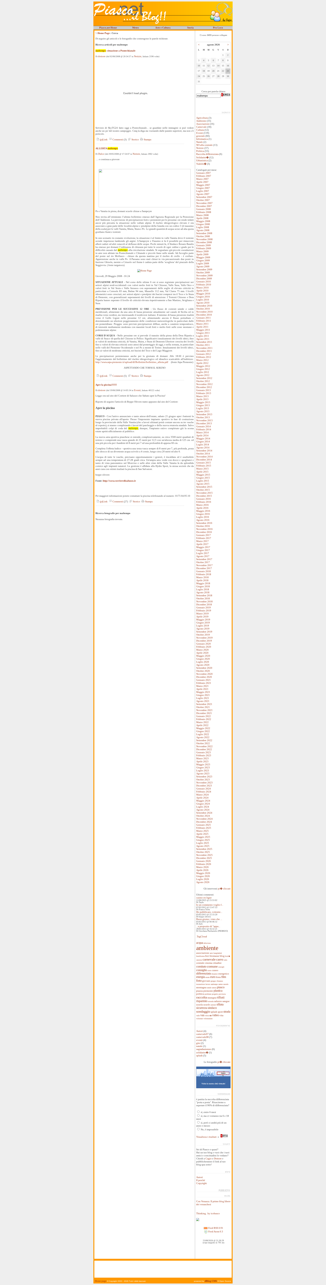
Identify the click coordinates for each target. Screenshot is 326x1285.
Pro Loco (218, 27)
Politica (200, 151)
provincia (222, 994)
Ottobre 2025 (203, 852)
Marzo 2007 (202, 179)
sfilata (220, 1004)
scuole (206, 1004)
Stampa (147, 139)
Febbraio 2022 (203, 719)
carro (219, 959)
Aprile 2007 (202, 182)
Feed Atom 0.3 (215, 1231)
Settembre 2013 (204, 414)
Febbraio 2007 (203, 175)
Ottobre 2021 (203, 707)
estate (207, 977)
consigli (221, 967)
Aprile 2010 (202, 290)
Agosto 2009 (202, 266)
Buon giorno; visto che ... (209, 919)
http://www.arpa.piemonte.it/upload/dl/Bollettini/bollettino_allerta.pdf (131, 362)
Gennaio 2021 (203, 680)
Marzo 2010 (202, 287)
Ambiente (201, 120)
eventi (199, 1040)
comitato (201, 966)
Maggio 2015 (203, 474)
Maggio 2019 (203, 619)
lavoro (207, 984)
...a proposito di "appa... (208, 926)
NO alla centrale (204, 145)
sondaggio (203, 1011)
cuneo (215, 970)
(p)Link (103, 139)
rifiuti (221, 997)
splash (214, 1011)
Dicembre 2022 (204, 749)
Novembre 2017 (204, 565)
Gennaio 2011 (203, 317)
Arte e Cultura (163, 27)
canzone (199, 960)
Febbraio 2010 (203, 284)
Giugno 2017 (203, 550)
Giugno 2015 (203, 477)
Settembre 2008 (204, 233)
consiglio (201, 970)
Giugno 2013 (203, 405)
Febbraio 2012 (203, 357)
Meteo (135, 27)
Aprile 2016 (202, 507)
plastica (218, 990)
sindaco (212, 1007)
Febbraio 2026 (203, 864)
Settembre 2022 (204, 740)
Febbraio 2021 (203, 683)
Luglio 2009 (202, 263)
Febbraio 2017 (203, 538)
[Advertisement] (163, 1269)
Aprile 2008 (202, 218)
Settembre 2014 (204, 450)
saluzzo (218, 1001)
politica (200, 993)
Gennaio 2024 (203, 788)
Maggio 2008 (203, 221)
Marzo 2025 (202, 830)
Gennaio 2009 (203, 245)
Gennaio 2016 (203, 498)
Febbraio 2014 (203, 429)
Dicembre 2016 (204, 532)
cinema (208, 962)
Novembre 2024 (204, 818)
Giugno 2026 (203, 876)
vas (202, 1015)
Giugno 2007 (203, 188)
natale (209, 988)
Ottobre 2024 (203, 815)
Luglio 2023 (202, 770)
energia (200, 976)
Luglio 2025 (202, 843)
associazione (202, 952)
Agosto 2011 (202, 338)
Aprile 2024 (202, 797)
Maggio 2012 (203, 366)
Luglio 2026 (202, 879)
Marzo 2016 (202, 504)
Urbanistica (202, 160)
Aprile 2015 (202, 471)
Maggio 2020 (203, 655)
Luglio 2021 (202, 698)
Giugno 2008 (203, 224)
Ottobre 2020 (203, 670)
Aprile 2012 (202, 363)
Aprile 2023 (202, 761)
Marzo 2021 (202, 686)
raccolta (201, 997)
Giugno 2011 (203, 332)
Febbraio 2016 (203, 501)
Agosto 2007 (202, 194)
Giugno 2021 (203, 695)
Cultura (200, 129)
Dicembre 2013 (204, 423)
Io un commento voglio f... (209, 904)
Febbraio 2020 (203, 646)
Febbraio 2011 (203, 320)
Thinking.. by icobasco (208, 1213)
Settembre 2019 (204, 631)
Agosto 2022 (202, 737)
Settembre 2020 (204, 667)
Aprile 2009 (202, 254)
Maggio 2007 (203, 185)
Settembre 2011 (204, 341)
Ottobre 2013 (203, 417)
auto (211, 953)
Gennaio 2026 (203, 861)
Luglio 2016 (202, 517)
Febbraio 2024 (203, 791)
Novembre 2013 (204, 420)
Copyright (201, 1183)
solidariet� (202, 1052)
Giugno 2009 (203, 260)
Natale (199, 142)
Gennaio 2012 (203, 354)
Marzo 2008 (202, 215)
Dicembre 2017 (204, 568)
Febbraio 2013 (203, 393)
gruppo (213, 981)
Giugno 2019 (203, 622)
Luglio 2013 (202, 408)
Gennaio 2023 (203, 752)
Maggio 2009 (203, 257)
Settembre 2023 (204, 776)
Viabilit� (201, 163)
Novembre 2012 (204, 384)
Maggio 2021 (203, 692)
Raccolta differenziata (207, 154)
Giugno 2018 (203, 586)
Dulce (101, 153)
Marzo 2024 (202, 794)
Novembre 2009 (204, 275)
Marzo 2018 (202, 577)
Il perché (200, 1180)
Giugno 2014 (203, 441)
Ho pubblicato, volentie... (209, 912)
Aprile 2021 (202, 689)
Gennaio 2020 (203, 643)
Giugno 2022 (203, 731)
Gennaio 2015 (203, 462)
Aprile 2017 (202, 544)
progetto (215, 994)
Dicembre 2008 (204, 242)
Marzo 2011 (202, 323)
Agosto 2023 (202, 773)
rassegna (212, 997)
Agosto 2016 (202, 520)
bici (207, 956)
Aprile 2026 (202, 870)
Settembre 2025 (204, 849)
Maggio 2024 (203, 800)
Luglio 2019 (202, 625)
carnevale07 (202, 1034)
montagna (201, 987)
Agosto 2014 (202, 447)
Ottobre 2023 (203, 779)
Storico (135, 139)
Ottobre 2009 (203, 272)
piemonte (208, 990)
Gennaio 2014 (203, 426)
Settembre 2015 (204, 486)
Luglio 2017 (202, 553)
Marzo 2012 (202, 360)
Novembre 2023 (204, 782)
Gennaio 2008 (203, 209)
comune (212, 966)
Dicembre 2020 (204, 677)
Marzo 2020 (202, 649)
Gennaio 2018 (203, 571)
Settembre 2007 (204, 197)
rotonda (211, 1001)
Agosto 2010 (202, 302)
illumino (220, 981)
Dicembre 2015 (204, 495)
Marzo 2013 (202, 396)
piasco (221, 987)
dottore (101, 56)
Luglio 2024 (202, 806)
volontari (199, 1019)
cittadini (217, 962)
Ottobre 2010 (203, 308)
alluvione (207, 943)
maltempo (214, 984)
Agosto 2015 (202, 483)
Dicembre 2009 (204, 278)
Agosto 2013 (202, 411)
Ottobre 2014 (203, 453)
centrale (200, 962)
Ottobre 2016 (203, 526)
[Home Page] (144, 270)
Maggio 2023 (203, 764)
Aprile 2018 (202, 580)
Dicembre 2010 (204, 314)
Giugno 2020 (203, 658)
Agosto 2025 (202, 846)
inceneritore (200, 984)
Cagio (208, 1158)
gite (198, 1043)
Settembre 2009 (204, 269)
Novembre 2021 (204, 710)
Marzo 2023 (202, 758)
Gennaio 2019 (203, 607)
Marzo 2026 (202, 867)
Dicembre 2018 (204, 604)
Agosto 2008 (202, 230)
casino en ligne (204, 897)
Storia (190, 27)
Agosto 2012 (202, 375)
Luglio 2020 (202, 661)
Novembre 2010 (204, 311)
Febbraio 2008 (203, 212)
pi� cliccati (224, 888)
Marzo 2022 (202, 722)
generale (200, 135)
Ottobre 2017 (203, 562)
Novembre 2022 (204, 746)
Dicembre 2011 (204, 351)
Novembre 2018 (204, 601)
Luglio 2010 (202, 299)
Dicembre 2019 (204, 640)
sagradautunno (203, 1049)
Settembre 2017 (204, 559)
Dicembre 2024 (204, 821)
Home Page (104, 33)
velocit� (208, 1016)
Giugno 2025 (203, 839)
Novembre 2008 (204, 239)
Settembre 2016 (204, 523)
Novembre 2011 (204, 348)
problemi (208, 994)
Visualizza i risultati (206, 1136)
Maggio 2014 (203, 438)
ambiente (207, 948)
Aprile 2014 (202, 435)
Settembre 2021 (204, 704)
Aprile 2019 (202, 616)
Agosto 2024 (202, 809)
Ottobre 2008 (203, 236)
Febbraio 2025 (203, 827)
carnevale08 (202, 1037)
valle (198, 1016)
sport (220, 1011)
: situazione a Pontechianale (115, 50)
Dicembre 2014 (204, 459)
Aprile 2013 (202, 399)
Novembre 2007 (204, 203)
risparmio (201, 1001)
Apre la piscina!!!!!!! (106, 384)
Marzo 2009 (202, 251)
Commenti (117, 139)
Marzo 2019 (202, 613)
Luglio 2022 (202, 734)
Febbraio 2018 (203, 574)
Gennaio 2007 (203, 172)
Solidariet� (202, 157)
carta (225, 960)
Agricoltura (202, 117)
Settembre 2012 (204, 378)
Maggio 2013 (203, 402)
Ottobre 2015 (203, 489)
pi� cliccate (224, 1062)
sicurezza (201, 1007)
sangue (226, 1001)
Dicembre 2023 (204, 785)
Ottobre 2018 (203, 598)
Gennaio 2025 (203, 824)
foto (199, 980)
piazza (199, 990)
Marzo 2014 (202, 432)
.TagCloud (201, 936)
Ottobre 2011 (203, 345)
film (223, 976)
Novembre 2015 (204, 492)
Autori (199, 1031)
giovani (206, 980)
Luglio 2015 (202, 480)
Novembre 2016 (204, 529)
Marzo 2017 (202, 541)
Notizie (137, 56)
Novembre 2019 (204, 637)
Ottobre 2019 (203, 634)
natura (214, 988)
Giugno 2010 (203, 296)
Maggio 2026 (203, 873)
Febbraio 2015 (203, 465)
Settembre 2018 (204, 595)
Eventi (137, 390)
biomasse (214, 956)
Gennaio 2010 (203, 281)
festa (218, 977)
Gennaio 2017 (203, 535)
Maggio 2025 (203, 836)
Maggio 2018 (203, 583)
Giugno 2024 (203, 803)
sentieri (213, 1005)
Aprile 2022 (202, 725)
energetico (223, 973)
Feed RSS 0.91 (215, 1228)
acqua (199, 942)
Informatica (202, 139)
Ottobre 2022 (203, 743)
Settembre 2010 (204, 305)
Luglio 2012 (202, 372)
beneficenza (200, 956)
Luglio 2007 (202, 191)
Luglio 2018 (202, 589)
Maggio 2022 (203, 728)
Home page (100, 1281)
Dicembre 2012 (204, 387)
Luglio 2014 (202, 444)
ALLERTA (106, 148)
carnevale (209, 959)
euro (212, 976)
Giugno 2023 (203, 767)
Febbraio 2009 (203, 248)
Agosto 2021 (202, 701)
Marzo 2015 (202, 468)
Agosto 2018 (202, 592)
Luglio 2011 (202, 335)
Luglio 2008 (202, 227)
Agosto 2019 (202, 628)
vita (221, 1015)
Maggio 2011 (203, 329)
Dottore (218, 1158)
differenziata (203, 973)
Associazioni (202, 123)
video (215, 1015)
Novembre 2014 (204, 456)
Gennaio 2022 (203, 716)
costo (209, 970)
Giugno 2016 (203, 514)
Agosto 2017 (202, 556)
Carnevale (201, 126)
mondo (225, 984)
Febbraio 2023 (203, 755)
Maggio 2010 (203, 293)
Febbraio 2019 (203, 610)
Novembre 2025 (204, 855)
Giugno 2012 (203, 369)
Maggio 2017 (203, 547)
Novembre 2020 (204, 673)
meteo (220, 984)
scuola (199, 1004)
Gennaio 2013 (203, 390)
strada (226, 1011)
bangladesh (218, 953)
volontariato (208, 1019)
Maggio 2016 (203, 511)
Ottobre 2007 (203, 200)
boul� (227, 956)
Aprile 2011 (202, 326)
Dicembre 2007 (204, 206)
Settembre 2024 (204, 812)
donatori (214, 974)
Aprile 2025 (202, 833)
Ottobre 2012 (203, 381)
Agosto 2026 (202, 882)
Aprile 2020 (202, 652)
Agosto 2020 (202, 664)
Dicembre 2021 (204, 713)
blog (222, 956)
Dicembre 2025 (204, 858)
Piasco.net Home (108, 27)
